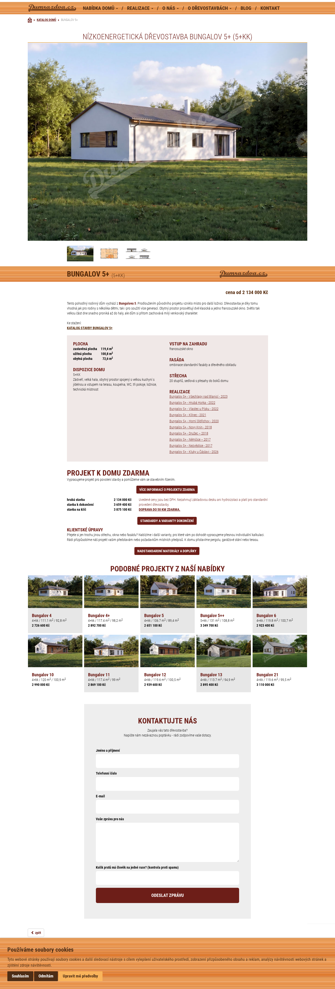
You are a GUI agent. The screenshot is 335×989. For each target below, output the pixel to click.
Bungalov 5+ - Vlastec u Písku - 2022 (194, 409)
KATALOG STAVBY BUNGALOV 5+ (90, 328)
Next (286, 142)
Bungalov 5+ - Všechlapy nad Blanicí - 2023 (198, 396)
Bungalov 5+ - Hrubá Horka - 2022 (192, 403)
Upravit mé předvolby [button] (80, 976)
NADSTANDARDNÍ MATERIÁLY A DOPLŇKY (166, 551)
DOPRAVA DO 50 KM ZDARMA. (159, 509)
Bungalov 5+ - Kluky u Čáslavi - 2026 (194, 452)
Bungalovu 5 (127, 303)
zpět (37, 933)
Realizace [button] (139, 8)
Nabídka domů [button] (99, 8)
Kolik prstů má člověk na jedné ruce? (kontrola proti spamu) (137, 867)
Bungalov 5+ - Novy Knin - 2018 (190, 427)
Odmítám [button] (46, 976)
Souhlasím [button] (20, 976)
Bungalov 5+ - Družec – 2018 (188, 433)
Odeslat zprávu (167, 895)
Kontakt (270, 8)
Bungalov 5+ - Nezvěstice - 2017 (190, 446)
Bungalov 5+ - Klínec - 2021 (187, 415)
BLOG (247, 8)
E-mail (100, 796)
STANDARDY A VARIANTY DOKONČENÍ (167, 521)
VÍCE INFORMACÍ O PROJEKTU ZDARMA (167, 490)
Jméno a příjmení (108, 750)
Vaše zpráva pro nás (110, 819)
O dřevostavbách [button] (208, 8)
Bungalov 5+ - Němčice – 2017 (190, 439)
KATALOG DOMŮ (46, 20)
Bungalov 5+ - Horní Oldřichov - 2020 (194, 421)
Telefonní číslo (106, 773)
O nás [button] (169, 8)
